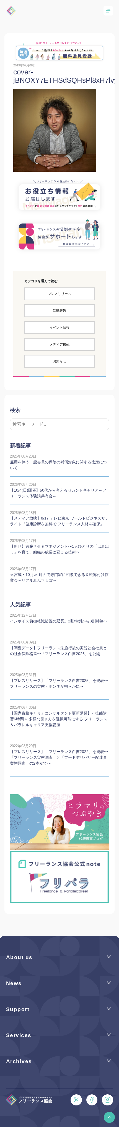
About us (19, 957)
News (14, 983)
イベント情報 (59, 327)
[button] (109, 1117)
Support (18, 1009)
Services (19, 1035)
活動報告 (59, 311)
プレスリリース (59, 294)
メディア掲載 (59, 344)
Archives (19, 1061)
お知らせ (59, 361)
